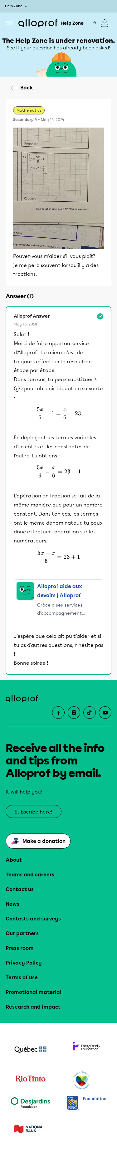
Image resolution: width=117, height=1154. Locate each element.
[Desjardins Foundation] (31, 1103)
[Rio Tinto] (31, 1080)
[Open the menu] (9, 23)
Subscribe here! (33, 812)
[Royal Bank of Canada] (87, 1103)
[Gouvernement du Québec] (31, 1050)
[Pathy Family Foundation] (87, 1050)
